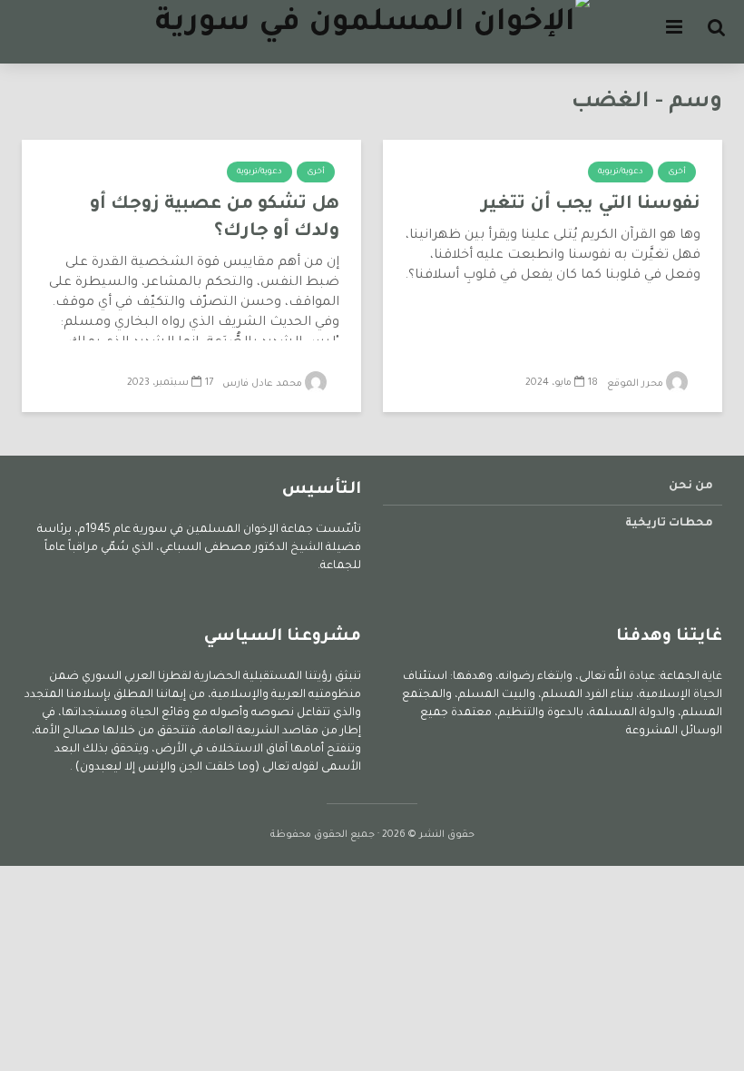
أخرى (677, 172)
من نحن (691, 486)
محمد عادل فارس (263, 383)
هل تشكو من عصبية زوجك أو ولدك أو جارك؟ (214, 218)
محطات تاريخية (669, 523)
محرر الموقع (636, 383)
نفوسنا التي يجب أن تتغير (590, 205)
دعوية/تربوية (620, 172)
